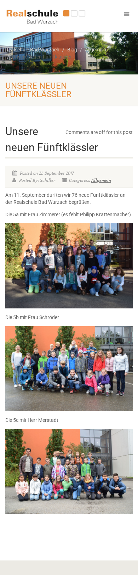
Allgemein (101, 180)
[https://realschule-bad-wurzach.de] (46, 16)
